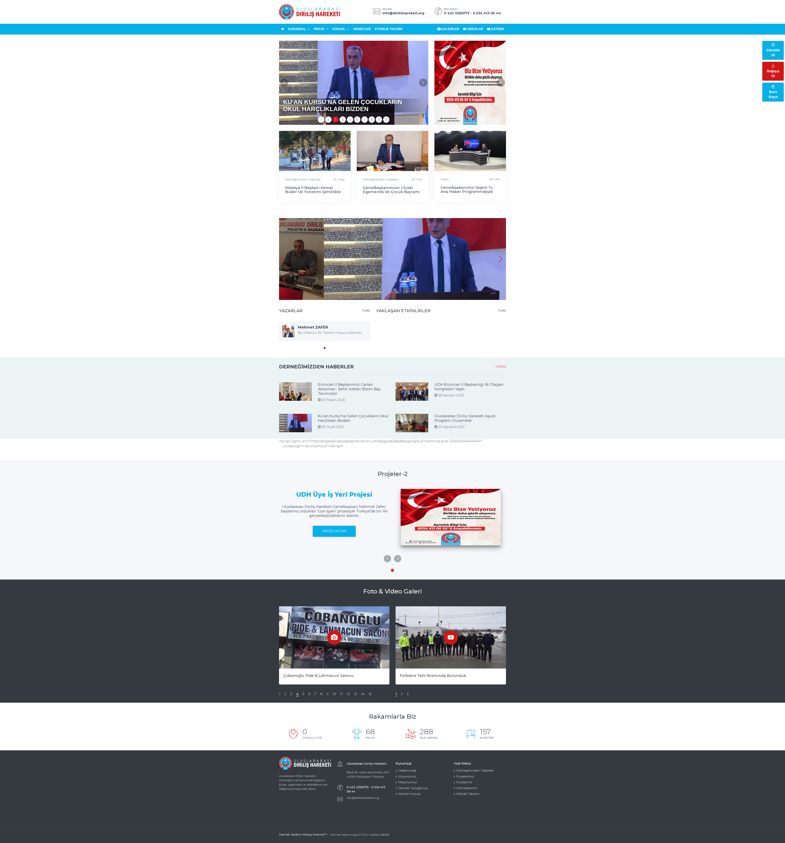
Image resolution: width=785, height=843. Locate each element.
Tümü (366, 310)
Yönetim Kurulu (409, 794)
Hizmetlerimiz (466, 788)
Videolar (474, 29)
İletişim (497, 29)
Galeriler (450, 29)
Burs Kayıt (773, 94)
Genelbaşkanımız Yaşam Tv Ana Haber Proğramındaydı (467, 189)
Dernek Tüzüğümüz (413, 788)
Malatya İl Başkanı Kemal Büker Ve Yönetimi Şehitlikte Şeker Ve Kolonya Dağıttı (313, 192)
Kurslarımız (464, 782)
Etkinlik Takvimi (388, 29)
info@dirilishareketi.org (363, 798)
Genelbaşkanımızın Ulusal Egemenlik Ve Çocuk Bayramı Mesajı (391, 192)
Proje (319, 29)
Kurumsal (297, 29)
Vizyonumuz (407, 776)
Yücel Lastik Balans (301, 675)
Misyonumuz (407, 782)
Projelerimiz (465, 776)
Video (445, 179)
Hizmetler (362, 29)
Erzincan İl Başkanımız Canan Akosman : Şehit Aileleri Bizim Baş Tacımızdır (349, 389)
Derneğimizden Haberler (303, 179)
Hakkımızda (407, 770)
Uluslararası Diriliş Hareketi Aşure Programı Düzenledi (465, 418)
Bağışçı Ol (773, 73)
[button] (423, 83)
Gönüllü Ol (773, 52)
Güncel (339, 29)
